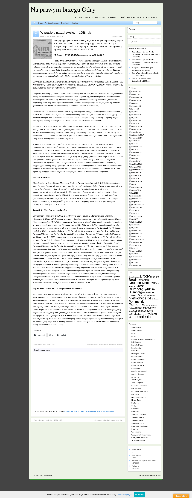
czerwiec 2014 (136, 251)
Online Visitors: (137, 449)
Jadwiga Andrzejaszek (139, 371)
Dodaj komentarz (116, 36)
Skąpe (131, 311)
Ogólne (134, 406)
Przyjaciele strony (52, 23)
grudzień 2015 (136, 199)
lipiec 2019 (135, 109)
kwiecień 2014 (136, 257)
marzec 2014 (136, 260)
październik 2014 (137, 239)
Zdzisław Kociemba (138, 441)
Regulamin (65, 23)
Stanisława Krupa (137, 423)
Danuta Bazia (136, 52)
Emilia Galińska (136, 345)
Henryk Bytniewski (137, 365)
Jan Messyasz (136, 380)
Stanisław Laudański (138, 415)
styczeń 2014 (136, 265)
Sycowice (147, 310)
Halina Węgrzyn (137, 362)
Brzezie (105, 344)
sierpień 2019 (136, 106)
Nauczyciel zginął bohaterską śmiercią (108, 420)
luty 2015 (134, 228)
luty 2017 (134, 158)
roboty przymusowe (145, 308)
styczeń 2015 (136, 231)
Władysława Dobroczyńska (141, 435)
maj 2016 (134, 184)
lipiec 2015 (135, 213)
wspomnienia (140, 317)
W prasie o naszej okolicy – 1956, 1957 (48, 420)
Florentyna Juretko (138, 354)
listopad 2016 (136, 167)
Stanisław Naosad (137, 417)
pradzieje (154, 305)
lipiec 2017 (135, 144)
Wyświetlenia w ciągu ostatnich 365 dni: (144, 460)
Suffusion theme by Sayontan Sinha (150, 475)
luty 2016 (134, 193)
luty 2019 (134, 118)
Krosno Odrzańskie (140, 295)
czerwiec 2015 (136, 216)
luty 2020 (134, 103)
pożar (148, 305)
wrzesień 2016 (136, 173)
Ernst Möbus (135, 351)
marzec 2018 (136, 129)
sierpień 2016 (136, 176)
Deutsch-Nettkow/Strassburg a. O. (143, 339)
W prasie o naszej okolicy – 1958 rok (65, 32)
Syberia (137, 310)
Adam (48, 344)
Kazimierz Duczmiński (139, 386)
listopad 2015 (136, 202)
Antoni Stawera (136, 330)
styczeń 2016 (136, 196)
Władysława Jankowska (139, 438)
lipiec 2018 (135, 123)
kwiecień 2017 (136, 152)
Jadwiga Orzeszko (137, 374)
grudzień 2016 (136, 164)
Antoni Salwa (136, 328)
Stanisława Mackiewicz (139, 426)
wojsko (152, 313)
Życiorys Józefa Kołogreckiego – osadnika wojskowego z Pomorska (145, 54)
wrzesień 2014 (136, 242)
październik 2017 (137, 135)
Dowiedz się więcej (124, 494)
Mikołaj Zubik (136, 400)
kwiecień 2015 (136, 222)
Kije (145, 289)
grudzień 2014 (136, 234)
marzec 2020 (136, 100)
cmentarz (144, 279)
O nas (40, 23)
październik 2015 (137, 205)
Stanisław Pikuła (137, 420)
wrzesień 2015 (136, 207)
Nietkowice (53, 36)
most (153, 295)
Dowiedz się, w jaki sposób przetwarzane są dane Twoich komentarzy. (89, 411)
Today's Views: (137, 455)
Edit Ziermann (136, 342)
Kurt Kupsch (135, 394)
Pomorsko (60, 36)
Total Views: (136, 466)
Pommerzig (136, 301)
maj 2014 (134, 254)
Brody (47, 36)
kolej (143, 292)
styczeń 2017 (136, 161)
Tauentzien (142, 314)
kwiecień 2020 (136, 97)
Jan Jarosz (135, 377)
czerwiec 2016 (136, 181)
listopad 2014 (136, 236)
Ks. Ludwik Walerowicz (139, 391)
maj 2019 (134, 112)
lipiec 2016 (135, 178)
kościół (150, 292)
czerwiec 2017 (136, 147)
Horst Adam (135, 368)
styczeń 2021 (136, 92)
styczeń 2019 (136, 121)
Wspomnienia (136, 432)
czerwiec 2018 (136, 126)
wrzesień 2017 (136, 138)
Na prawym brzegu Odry (63, 9)
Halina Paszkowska (138, 359)
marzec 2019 (136, 115)
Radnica (132, 308)
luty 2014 (134, 263)
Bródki (42, 36)
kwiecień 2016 (136, 187)
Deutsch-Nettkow (141, 283)
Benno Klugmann (134, 277)
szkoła (133, 313)
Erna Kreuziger (136, 348)
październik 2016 (137, 170)
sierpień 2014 (136, 245)
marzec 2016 (136, 190)
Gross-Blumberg (137, 287)
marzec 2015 (136, 225)
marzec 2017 (136, 155)
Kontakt (75, 23)
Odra (150, 298)
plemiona (156, 299)
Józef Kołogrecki (137, 383)
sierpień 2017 (136, 141)
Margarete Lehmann (138, 397)
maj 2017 (134, 150)
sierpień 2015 (136, 210)
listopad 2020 (136, 94)
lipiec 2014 (135, 248)
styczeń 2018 (136, 132)
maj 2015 (134, 219)
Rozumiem (139, 494)
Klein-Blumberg (142, 290)
